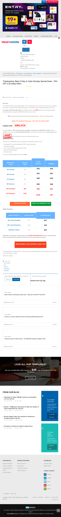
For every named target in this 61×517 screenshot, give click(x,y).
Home (13, 73)
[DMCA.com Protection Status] (30, 507)
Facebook (49, 474)
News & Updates (37, 73)
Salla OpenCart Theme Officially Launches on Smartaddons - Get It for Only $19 (20, 398)
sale (5, 264)
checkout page (50, 132)
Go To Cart (23, 68)
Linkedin (49, 478)
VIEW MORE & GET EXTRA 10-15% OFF (30, 244)
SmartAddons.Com (12, 513)
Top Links (26, 49)
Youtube (49, 488)
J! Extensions (19, 73)
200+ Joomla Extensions (14, 225)
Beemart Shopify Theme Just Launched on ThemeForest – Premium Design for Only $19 (20, 417)
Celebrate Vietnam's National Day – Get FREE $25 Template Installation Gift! (24, 338)
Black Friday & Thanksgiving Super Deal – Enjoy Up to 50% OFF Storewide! (24, 294)
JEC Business (10, 184)
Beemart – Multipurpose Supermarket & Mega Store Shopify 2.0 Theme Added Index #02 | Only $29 (21, 407)
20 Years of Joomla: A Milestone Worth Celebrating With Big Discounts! (23, 316)
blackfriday (6, 270)
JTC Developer (10, 193)
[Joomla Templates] (10, 42)
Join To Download (52, 1)
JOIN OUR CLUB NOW (20, 203)
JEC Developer (10, 188)
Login (43, 1)
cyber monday (7, 263)
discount (6, 266)
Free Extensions (28, 73)
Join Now (30, 378)
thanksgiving (6, 268)
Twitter (48, 481)
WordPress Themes (14, 230)
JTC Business (10, 179)
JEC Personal (10, 174)
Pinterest (49, 485)
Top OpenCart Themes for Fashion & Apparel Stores (18, 426)
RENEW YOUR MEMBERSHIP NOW (41, 203)
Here (25, 154)
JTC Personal (10, 169)
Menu (25, 45)
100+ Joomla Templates (14, 220)
